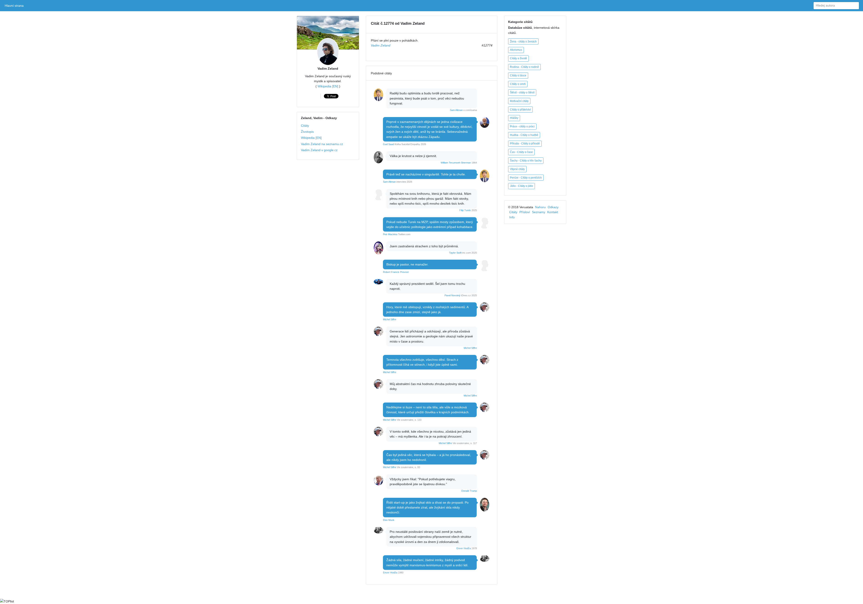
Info (512, 217)
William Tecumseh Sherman (456, 162)
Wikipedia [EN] (328, 86)
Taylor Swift (455, 252)
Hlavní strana (15, 5)
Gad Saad (388, 144)
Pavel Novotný (452, 295)
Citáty (305, 125)
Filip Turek (465, 210)
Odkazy (553, 207)
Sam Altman (456, 110)
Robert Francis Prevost (396, 272)
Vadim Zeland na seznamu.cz (322, 144)
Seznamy (538, 212)
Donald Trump (469, 490)
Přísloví (524, 212)
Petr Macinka (390, 234)
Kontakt (552, 212)
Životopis (307, 131)
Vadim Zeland (328, 68)
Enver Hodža (463, 548)
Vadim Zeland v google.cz (319, 150)
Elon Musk (388, 520)
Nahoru (540, 207)
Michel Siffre (389, 319)
